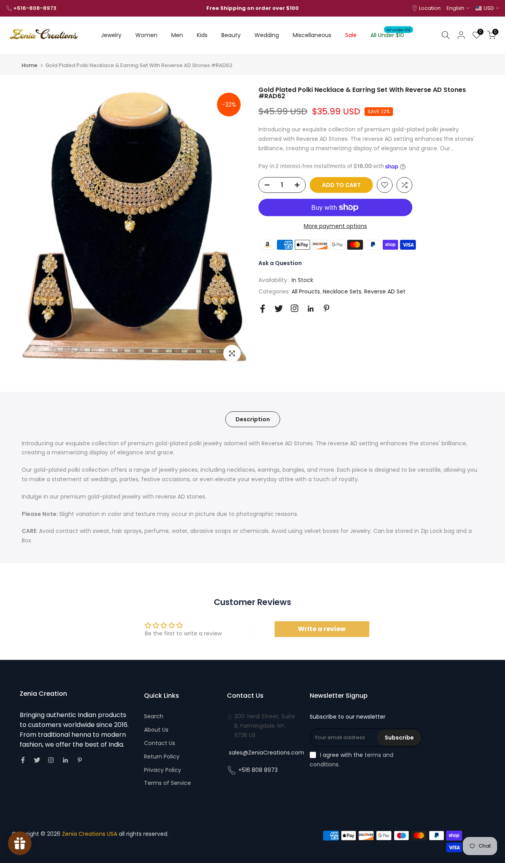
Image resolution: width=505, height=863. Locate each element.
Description (253, 419)
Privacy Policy (162, 770)
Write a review (322, 628)
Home (29, 65)
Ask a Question (280, 263)
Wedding (266, 35)
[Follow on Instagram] (294, 308)
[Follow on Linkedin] (310, 308)
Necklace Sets (342, 291)
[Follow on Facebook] (262, 308)
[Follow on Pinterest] (326, 308)
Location (430, 8)
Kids (202, 35)
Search (153, 716)
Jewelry (111, 35)
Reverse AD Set (385, 291)
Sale (351, 35)
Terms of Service (167, 783)
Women (146, 35)
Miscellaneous (312, 35)
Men (177, 35)
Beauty (231, 35)
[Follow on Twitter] (279, 308)
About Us (156, 730)
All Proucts (306, 291)
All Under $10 (390, 34)
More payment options (335, 226)
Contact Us (159, 743)
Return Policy (162, 756)
